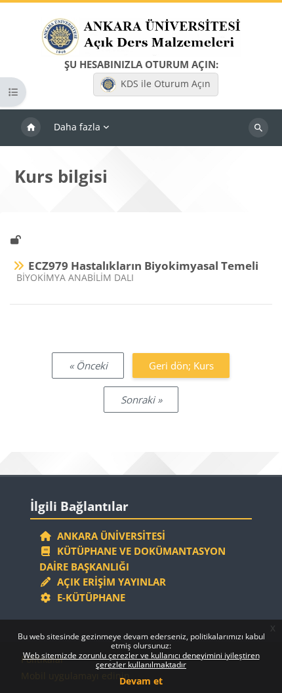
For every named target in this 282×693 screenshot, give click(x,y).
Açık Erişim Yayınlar (110, 581)
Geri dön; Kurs (181, 365)
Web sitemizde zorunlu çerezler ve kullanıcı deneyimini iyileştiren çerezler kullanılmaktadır (141, 660)
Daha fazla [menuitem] (77, 127)
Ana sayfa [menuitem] (30, 127)
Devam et (141, 681)
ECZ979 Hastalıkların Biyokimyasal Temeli (143, 265)
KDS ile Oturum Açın (166, 83)
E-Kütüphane (88, 597)
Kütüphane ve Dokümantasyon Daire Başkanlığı (132, 558)
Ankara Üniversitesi (108, 535)
